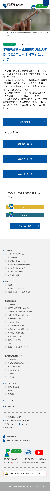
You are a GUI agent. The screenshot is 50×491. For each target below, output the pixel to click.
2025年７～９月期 (25, 159)
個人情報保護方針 (14, 366)
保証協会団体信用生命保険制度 (19, 264)
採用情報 (11, 377)
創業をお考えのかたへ (16, 271)
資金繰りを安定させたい (16, 333)
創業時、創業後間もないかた (18, 308)
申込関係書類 (12, 257)
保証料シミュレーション (16, 288)
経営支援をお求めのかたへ (17, 268)
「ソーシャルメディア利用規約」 (24, 462)
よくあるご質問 (13, 275)
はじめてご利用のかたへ (16, 254)
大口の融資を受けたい (16, 325)
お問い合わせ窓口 (10, 383)
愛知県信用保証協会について (14, 356)
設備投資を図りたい (15, 322)
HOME (3, 32)
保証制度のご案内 (10, 301)
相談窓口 (11, 390)
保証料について (10, 281)
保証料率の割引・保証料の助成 (19, 292)
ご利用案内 (8, 250)
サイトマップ (9, 424)
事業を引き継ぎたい (15, 340)
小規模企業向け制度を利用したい (20, 311)
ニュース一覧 (11, 32)
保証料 (10, 285)
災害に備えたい (13, 343)
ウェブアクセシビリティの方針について (17, 420)
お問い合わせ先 (13, 387)
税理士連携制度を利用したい (18, 315)
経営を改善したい (14, 336)
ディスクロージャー (15, 370)
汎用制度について (14, 304)
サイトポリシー (26, 424)
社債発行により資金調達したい (19, 329)
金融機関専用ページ (13, 436)
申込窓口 (11, 394)
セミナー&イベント (11, 406)
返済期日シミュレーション (17, 261)
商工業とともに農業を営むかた (19, 347)
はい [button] (25, 206)
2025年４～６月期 (25, 174)
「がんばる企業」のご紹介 (13, 417)
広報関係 (11, 373)
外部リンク (8, 427)
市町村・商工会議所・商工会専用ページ (19, 440)
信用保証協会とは (14, 359)
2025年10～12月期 (25, 144)
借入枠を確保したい (15, 318)
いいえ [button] (25, 215)
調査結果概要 (25, 122)
